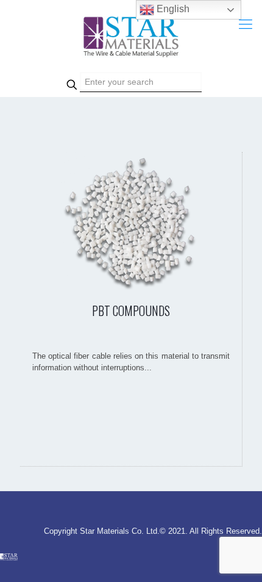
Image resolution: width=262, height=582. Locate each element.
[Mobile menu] (245, 24)
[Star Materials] (131, 36)
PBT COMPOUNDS (131, 310)
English (171, 9)
